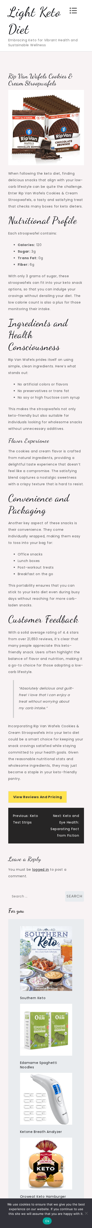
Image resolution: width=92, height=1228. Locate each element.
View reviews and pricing (37, 797)
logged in (40, 869)
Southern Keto (33, 998)
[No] (86, 1213)
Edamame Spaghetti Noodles (38, 1065)
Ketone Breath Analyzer (41, 1131)
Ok (47, 1221)
